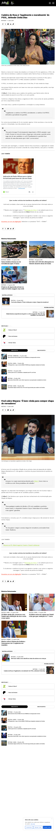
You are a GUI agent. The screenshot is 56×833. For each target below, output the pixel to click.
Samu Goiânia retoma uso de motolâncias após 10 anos (11, 263)
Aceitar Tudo (47, 827)
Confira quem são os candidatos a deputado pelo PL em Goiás (22, 372)
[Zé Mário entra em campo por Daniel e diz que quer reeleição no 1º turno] (42, 602)
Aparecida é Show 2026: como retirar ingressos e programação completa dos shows (27, 380)
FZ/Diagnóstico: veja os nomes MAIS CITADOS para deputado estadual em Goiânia (26, 365)
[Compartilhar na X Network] (5, 24)
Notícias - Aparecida (13, 356)
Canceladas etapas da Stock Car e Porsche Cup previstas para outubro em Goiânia (26, 387)
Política (13, 300)
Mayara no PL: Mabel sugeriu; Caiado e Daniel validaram (21, 545)
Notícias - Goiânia (6, 260)
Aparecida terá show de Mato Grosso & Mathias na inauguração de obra (24, 357)
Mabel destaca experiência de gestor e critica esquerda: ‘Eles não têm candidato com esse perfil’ (25, 314)
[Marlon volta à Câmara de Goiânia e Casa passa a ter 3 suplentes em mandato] (14, 629)
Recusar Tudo (38, 827)
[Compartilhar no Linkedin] (10, 24)
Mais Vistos (14, 350)
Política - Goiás (12, 363)
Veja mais (33, 823)
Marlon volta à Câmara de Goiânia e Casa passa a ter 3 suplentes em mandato (13, 643)
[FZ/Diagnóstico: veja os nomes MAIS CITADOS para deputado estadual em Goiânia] (4, 720)
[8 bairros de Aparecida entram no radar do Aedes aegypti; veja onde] (14, 274)
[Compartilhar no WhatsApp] (8, 24)
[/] (49, 3)
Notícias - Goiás (12, 386)
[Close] (52, 819)
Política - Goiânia (5, 639)
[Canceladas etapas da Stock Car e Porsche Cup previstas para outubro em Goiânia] (4, 386)
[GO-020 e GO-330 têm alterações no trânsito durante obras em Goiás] (42, 249)
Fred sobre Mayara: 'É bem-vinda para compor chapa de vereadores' (30, 302)
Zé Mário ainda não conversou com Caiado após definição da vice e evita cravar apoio (13, 616)
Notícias (3, 20)
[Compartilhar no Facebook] (3, 24)
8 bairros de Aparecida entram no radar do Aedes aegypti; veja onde (12, 288)
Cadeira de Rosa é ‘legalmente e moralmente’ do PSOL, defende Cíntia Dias (24, 671)
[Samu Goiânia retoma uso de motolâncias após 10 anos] (14, 249)
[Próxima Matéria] (50, 314)
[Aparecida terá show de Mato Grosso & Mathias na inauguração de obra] (4, 356)
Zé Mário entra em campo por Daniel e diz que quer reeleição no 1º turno (41, 615)
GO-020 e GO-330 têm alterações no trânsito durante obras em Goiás (41, 263)
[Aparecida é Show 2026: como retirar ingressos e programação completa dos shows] (4, 735)
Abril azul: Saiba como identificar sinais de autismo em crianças (28, 658)
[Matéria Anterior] (6, 301)
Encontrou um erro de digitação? (11, 221)
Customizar (29, 827)
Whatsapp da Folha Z (31, 210)
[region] (38, 824)
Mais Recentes (41, 350)
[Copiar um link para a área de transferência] (13, 24)
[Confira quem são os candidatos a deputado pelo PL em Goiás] (4, 371)
